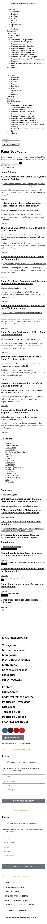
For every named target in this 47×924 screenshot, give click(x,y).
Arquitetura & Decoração (15, 452)
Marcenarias (9, 655)
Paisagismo (11, 33)
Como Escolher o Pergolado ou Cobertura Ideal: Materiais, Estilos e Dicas (23, 282)
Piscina (8, 471)
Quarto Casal (16, 24)
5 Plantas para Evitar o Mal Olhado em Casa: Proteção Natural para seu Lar (21, 204)
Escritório (15, 20)
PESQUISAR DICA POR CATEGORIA (21, 917)
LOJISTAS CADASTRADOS (17, 910)
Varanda (8, 482)
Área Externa (16, 12)
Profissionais (12, 67)
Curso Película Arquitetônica (22, 39)
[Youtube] (22, 730)
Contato (7, 687)
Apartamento (10, 445)
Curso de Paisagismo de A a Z (22, 50)
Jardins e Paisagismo (13, 467)
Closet (13, 18)
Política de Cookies (14, 716)
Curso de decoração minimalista (23, 54)
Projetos (8, 473)
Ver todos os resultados (11, 144)
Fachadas (9, 465)
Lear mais (4, 199)
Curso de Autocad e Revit (21, 48)
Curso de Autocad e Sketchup (22, 46)
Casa (7, 456)
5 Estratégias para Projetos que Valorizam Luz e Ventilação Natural (23, 306)
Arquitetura (10, 450)
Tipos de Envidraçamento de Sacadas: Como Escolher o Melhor (21, 358)
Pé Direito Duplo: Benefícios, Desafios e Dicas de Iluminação (22, 384)
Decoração (11, 9)
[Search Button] (20, 163)
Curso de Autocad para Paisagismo (24, 57)
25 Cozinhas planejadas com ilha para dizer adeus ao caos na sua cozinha (21, 500)
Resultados (6, 142)
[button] (23, 71)
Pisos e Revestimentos (16, 660)
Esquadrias (9, 674)
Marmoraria (9, 664)
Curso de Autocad (18, 44)
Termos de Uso (11, 711)
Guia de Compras (13, 35)
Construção (11, 31)
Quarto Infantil (11, 477)
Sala (12, 27)
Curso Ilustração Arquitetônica (23, 52)
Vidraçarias (9, 645)
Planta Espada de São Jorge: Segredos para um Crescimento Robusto (21, 554)
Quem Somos (10, 692)
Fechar (6, 756)
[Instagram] (10, 730)
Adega (8, 443)
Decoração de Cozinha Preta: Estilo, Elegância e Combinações (20, 411)
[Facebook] (5, 730)
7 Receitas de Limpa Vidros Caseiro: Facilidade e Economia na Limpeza (20, 536)
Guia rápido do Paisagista (21, 42)
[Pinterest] (16, 730)
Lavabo (14, 22)
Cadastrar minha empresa (18, 696)
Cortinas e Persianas (14, 669)
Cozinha (14, 16)
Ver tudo (14, 29)
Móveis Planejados (13, 650)
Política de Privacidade (16, 701)
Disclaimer (8, 706)
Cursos (9, 37)
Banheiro (14, 14)
